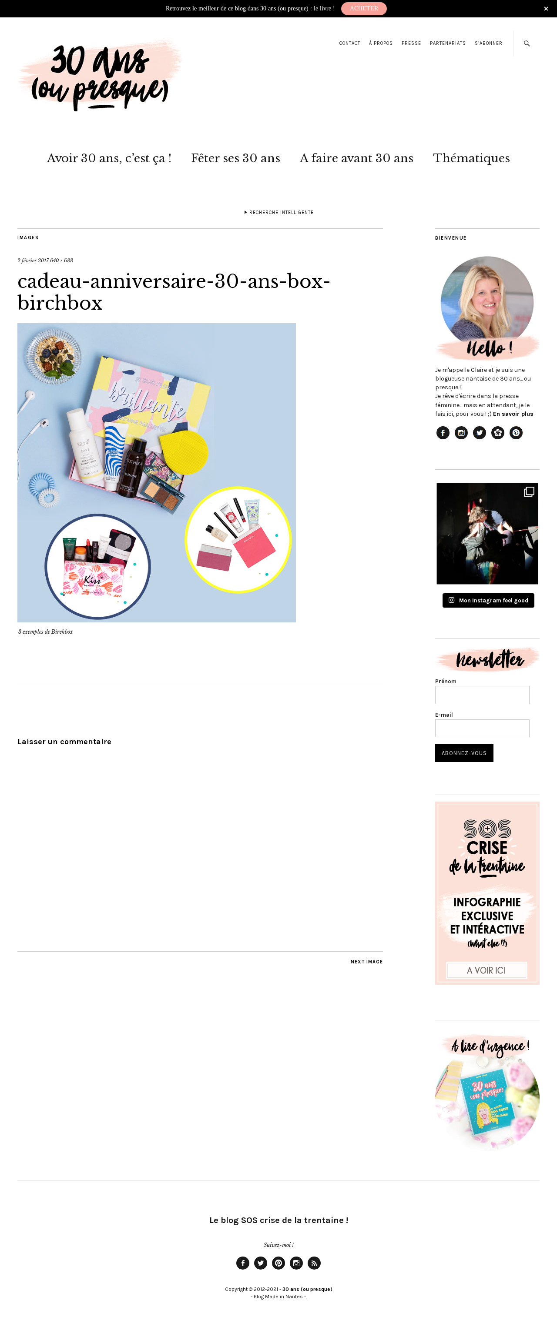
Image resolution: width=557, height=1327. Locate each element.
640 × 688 (61, 260)
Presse (411, 43)
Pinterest (278, 1269)
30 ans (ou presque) (307, 1289)
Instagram (296, 1269)
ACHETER (364, 8)
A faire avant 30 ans (356, 158)
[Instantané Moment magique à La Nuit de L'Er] (487, 533)
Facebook (242, 1269)
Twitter (260, 1269)
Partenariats (448, 43)
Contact (349, 43)
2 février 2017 (33, 260)
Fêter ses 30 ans (235, 158)
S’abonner (489, 43)
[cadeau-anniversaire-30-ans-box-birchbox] (156, 619)
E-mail (444, 715)
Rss (314, 1269)
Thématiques (471, 158)
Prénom (445, 681)
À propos (381, 43)
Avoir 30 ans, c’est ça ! (109, 158)
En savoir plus (513, 414)
